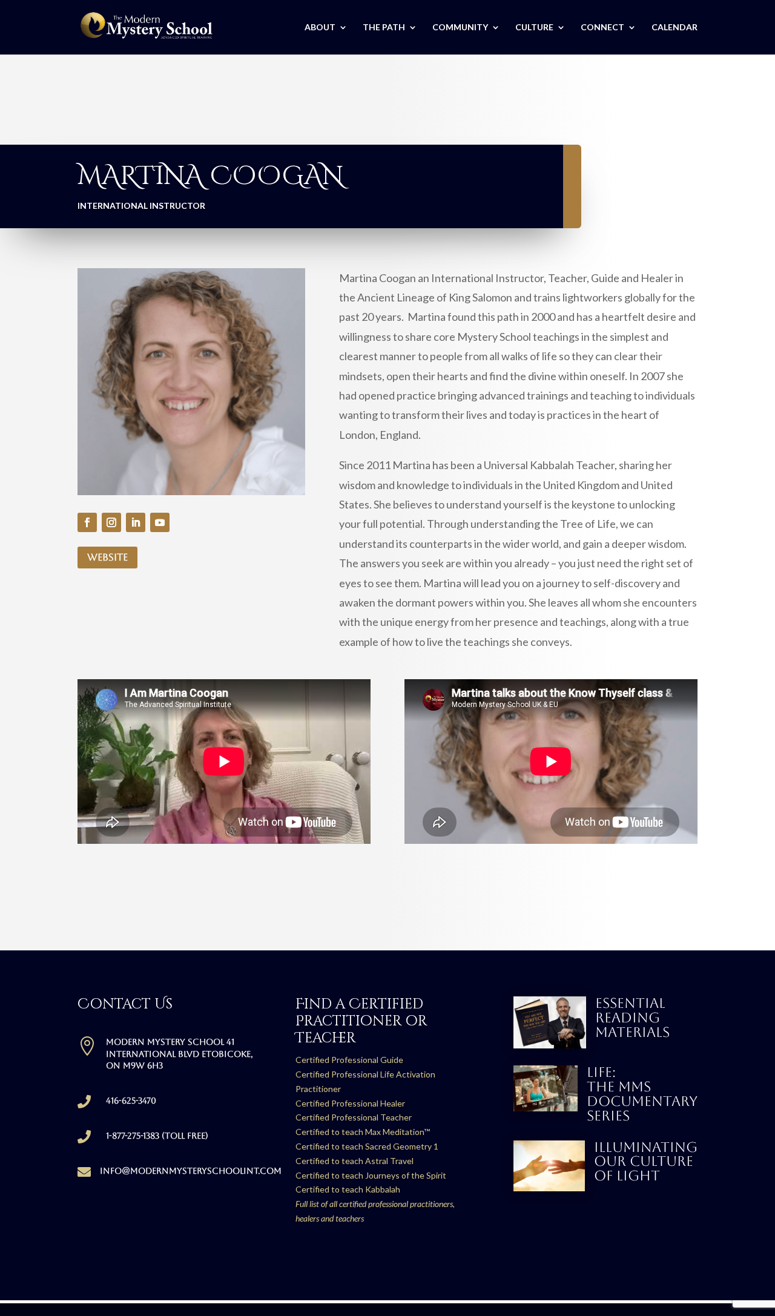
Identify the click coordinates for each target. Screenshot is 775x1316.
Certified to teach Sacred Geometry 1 (366, 1146)
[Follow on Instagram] (111, 522)
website (107, 557)
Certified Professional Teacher (353, 1117)
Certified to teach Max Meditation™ (362, 1132)
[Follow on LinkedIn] (135, 522)
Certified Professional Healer (350, 1103)
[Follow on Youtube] (160, 522)
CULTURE (534, 27)
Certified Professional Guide (349, 1059)
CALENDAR (674, 27)
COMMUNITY (460, 27)
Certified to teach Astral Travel (354, 1161)
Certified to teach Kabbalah (347, 1189)
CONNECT (602, 27)
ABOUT (320, 27)
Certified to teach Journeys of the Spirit (370, 1175)
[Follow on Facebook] (87, 522)
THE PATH (384, 27)
